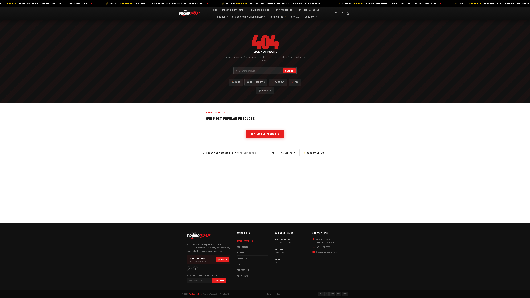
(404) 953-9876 (323, 247)
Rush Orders (242, 247)
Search (289, 70)
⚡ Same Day (278, 82)
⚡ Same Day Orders (314, 152)
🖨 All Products (256, 82)
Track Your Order (245, 241)
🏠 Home (235, 82)
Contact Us (242, 258)
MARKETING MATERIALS (233, 10)
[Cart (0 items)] (348, 13)
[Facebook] (195, 268)
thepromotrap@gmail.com (328, 252)
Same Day (309, 16)
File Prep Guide (244, 270)
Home (214, 10)
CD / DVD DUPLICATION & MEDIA (247, 16)
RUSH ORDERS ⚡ (278, 16)
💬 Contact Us (289, 152)
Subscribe (219, 281)
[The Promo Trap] (189, 13)
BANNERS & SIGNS (260, 10)
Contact (295, 16)
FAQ (238, 264)
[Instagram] (189, 268)
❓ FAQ (295, 82)
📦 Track (222, 259)
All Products (243, 252)
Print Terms (242, 276)
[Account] (342, 13)
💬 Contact (265, 90)
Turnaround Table (274, 294)
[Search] (336, 13)
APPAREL (221, 16)
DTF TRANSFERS (284, 10)
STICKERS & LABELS (309, 10)
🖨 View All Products (265, 133)
